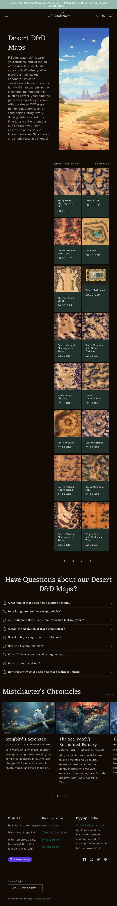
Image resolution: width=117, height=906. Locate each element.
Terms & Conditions (54, 832)
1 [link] (64, 560)
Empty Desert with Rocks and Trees (94, 537)
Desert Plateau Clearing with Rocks (66, 537)
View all (110, 694)
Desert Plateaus (94, 443)
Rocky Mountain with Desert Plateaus (94, 348)
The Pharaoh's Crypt (66, 300)
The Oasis (90, 250)
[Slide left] (51, 796)
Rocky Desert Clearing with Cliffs (65, 203)
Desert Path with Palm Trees (67, 252)
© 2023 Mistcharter (88, 825)
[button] (6, 15)
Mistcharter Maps (24, 899)
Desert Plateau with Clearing (66, 489)
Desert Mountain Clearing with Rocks (67, 348)
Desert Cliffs (92, 200)
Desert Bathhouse (95, 290)
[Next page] (99, 560)
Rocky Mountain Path (94, 489)
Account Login (51, 825)
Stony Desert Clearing (65, 397)
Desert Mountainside (93, 397)
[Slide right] (65, 796)
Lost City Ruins (66, 443)
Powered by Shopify (42, 899)
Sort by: (57, 163)
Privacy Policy (51, 839)
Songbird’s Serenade (26, 739)
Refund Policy (51, 846)
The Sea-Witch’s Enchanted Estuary (78, 742)
